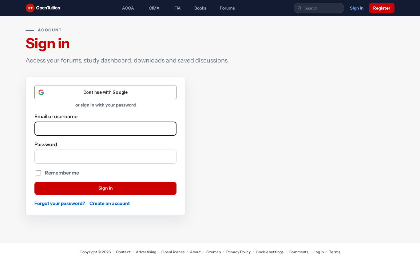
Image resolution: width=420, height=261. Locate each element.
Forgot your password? (59, 203)
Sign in (356, 8)
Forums (227, 8)
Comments (298, 252)
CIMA (154, 8)
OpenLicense (172, 252)
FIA (177, 8)
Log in (319, 252)
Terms (334, 252)
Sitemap (213, 252)
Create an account (109, 203)
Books (200, 8)
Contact (123, 252)
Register (381, 8)
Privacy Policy (238, 252)
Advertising (146, 252)
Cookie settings (269, 252)
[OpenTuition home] (44, 8)
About (195, 252)
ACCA (128, 8)
